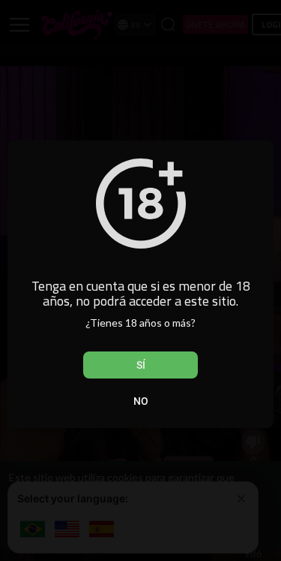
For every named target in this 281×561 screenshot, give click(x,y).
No (140, 401)
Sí (140, 365)
